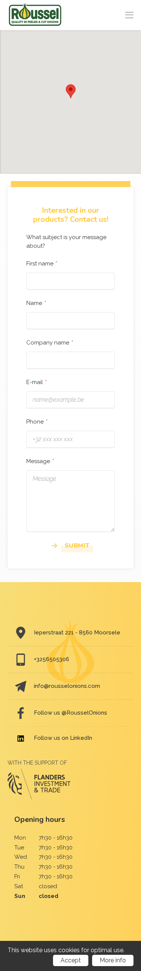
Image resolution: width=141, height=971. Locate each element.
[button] (71, 91)
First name (39, 263)
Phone (35, 421)
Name (34, 303)
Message (38, 461)
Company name (47, 342)
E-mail (34, 382)
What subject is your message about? (66, 241)
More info (113, 960)
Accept (71, 960)
